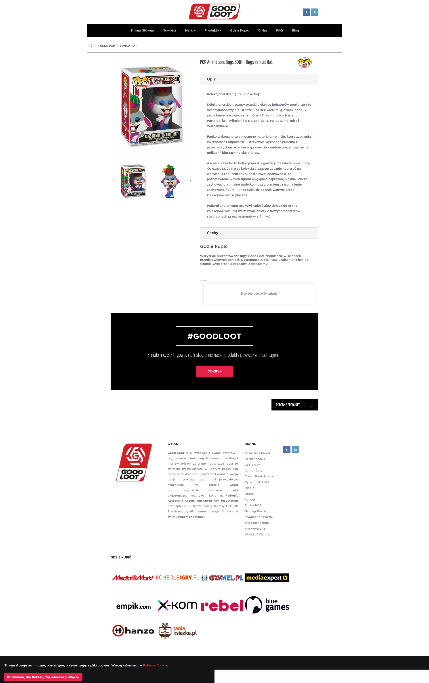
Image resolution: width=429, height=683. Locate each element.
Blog (295, 30)
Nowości (169, 30)
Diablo (249, 488)
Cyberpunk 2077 (257, 482)
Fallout (250, 499)
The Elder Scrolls (257, 522)
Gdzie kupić (239, 30)
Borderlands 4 (255, 459)
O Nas (262, 30)
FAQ (279, 30)
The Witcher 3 (255, 528)
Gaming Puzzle (256, 511)
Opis (211, 79)
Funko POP (106, 45)
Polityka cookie (301, 676)
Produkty (212, 30)
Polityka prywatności (271, 676)
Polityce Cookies (155, 665)
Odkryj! (215, 371)
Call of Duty (253, 470)
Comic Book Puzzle (259, 476)
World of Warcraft (258, 534)
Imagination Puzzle (259, 517)
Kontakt (247, 676)
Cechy (212, 233)
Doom (249, 493)
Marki (189, 30)
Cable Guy (252, 464)
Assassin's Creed (257, 453)
